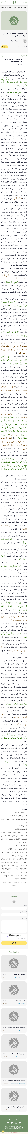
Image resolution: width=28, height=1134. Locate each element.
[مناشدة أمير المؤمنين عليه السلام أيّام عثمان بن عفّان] (14, 1016)
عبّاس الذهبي (22, 1109)
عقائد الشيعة (3, 7)
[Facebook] (8, 1123)
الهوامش (20, 64)
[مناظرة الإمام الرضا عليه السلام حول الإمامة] (14, 1096)
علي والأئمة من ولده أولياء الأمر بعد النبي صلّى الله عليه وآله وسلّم (12, 60)
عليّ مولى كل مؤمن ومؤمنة (18, 1054)
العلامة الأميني (22, 1030)
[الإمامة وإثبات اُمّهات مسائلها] (14, 990)
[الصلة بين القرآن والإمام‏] (14, 963)
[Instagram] (16, 1123)
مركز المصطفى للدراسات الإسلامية (18, 1083)
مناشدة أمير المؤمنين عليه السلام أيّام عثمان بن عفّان (16, 1027)
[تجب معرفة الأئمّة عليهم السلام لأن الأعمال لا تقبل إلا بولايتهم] (14, 1069)
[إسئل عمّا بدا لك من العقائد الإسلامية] (3, 1130)
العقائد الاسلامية (17, 7)
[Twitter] (12, 1123)
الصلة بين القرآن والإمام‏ (19, 974)
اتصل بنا (17, 1119)
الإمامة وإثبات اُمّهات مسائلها (18, 1001)
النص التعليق (24, 919)
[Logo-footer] (14, 1127)
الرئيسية (24, 7)
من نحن (11, 1119)
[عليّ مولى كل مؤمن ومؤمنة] (14, 1043)
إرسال (14, 943)
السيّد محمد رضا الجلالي (20, 977)
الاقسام (9, 7)
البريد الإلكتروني (23, 912)
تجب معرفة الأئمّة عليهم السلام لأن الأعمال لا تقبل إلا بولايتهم (16, 1080)
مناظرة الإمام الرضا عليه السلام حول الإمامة (16, 1107)
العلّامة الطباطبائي (21, 1003)
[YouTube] (20, 1123)
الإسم (25, 905)
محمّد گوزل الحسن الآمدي (15, 41)
